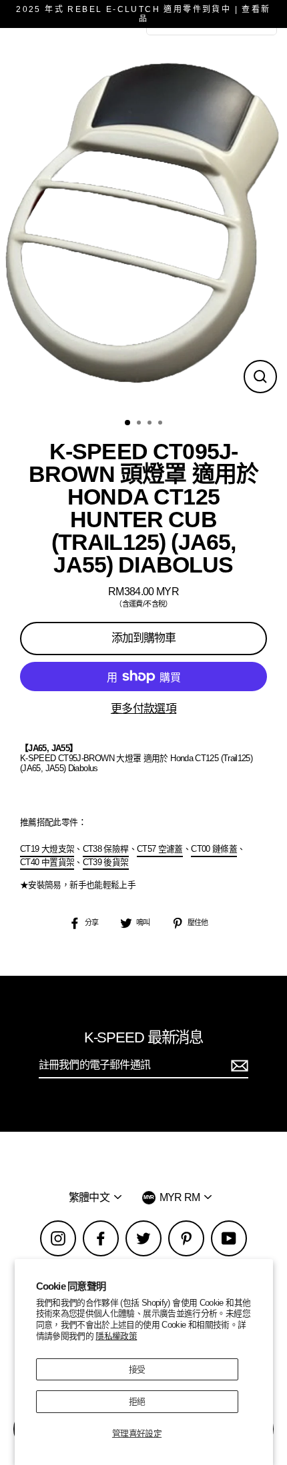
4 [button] (161, 424)
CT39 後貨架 (106, 862)
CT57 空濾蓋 (160, 849)
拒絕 (137, 1401)
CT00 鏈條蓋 (214, 849)
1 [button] (128, 423)
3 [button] (151, 424)
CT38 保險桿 (106, 849)
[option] (143, 219)
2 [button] (140, 424)
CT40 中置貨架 (47, 862)
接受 (137, 1369)
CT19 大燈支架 (47, 849)
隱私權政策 (116, 1336)
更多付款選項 (143, 709)
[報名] (237, 1065)
